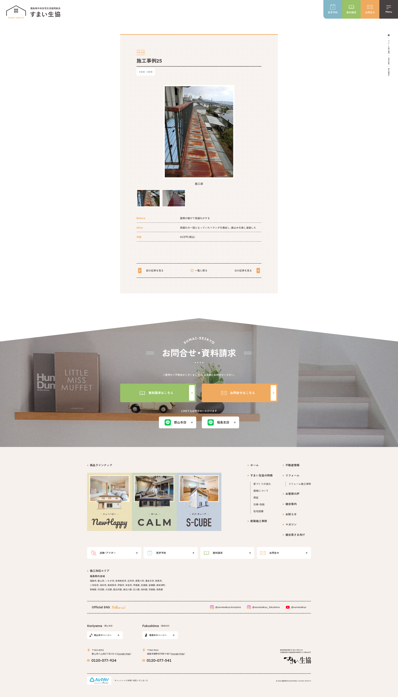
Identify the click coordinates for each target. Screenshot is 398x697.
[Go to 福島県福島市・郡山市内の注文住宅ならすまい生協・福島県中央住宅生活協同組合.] (388, 35)
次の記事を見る (243, 270)
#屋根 (149, 72)
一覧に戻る (201, 270)
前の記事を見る (155, 270)
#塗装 (142, 72)
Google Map (123, 653)
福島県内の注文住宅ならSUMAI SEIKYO (296, 681)
